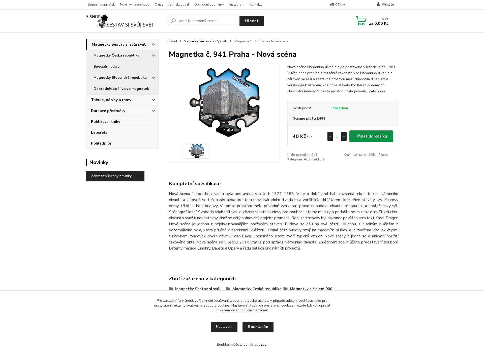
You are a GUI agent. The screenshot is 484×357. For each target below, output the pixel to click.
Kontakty (256, 4)
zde (263, 344)
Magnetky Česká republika (116, 55)
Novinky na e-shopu (134, 4)
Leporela (99, 132)
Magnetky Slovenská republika (120, 77)
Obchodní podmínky (209, 4)
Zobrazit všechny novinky (111, 176)
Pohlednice (101, 143)
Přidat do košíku (371, 136)
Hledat (252, 21)
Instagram (236, 4)
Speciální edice (106, 66)
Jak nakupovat (179, 4)
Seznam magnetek (101, 4)
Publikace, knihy (105, 121)
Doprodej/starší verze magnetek (121, 88)
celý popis (377, 91)
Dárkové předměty (108, 110)
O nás (159, 4)
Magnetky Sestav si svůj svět (119, 44)
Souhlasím (258, 326)
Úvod (173, 41)
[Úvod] (125, 21)
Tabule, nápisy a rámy (111, 99)
